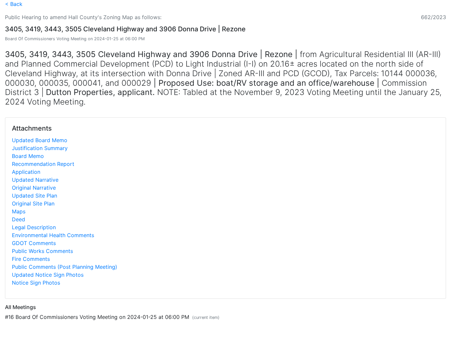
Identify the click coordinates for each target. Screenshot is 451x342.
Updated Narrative (35, 179)
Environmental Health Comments (53, 235)
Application (26, 172)
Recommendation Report (43, 164)
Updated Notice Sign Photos (48, 274)
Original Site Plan (33, 203)
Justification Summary (40, 148)
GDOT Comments (34, 243)
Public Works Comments (42, 251)
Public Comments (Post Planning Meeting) (64, 267)
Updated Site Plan (34, 195)
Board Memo (28, 156)
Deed (18, 219)
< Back (13, 4)
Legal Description (34, 227)
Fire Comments (31, 259)
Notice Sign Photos (36, 282)
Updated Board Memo (39, 140)
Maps (18, 211)
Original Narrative (34, 187)
